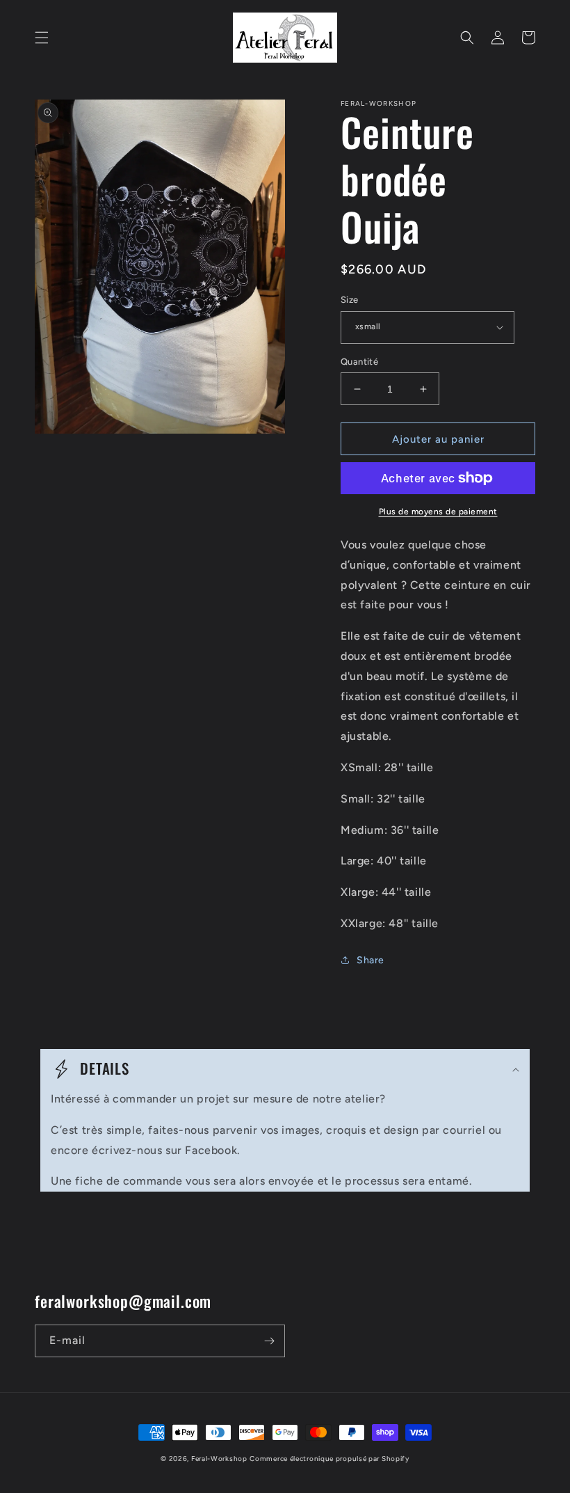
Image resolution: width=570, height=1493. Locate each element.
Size (350, 299)
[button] (41, 37)
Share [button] (370, 960)
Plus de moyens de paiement (438, 511)
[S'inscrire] (269, 1341)
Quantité (359, 361)
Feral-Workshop (219, 1458)
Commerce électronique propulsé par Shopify (329, 1458)
